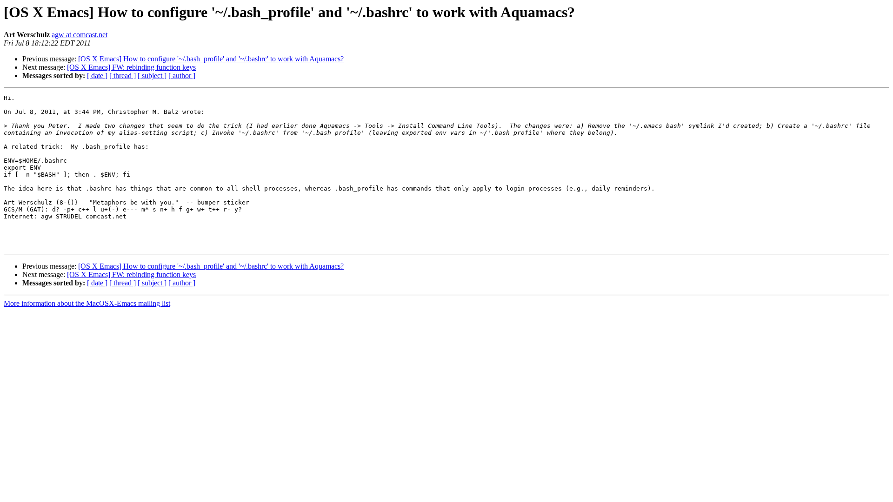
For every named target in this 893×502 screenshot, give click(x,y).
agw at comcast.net (79, 35)
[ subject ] (152, 75)
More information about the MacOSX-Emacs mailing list (87, 303)
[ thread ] (122, 75)
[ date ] (97, 75)
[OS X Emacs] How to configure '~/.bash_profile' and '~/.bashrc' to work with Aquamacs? (211, 59)
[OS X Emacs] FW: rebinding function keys (131, 67)
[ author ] (181, 75)
